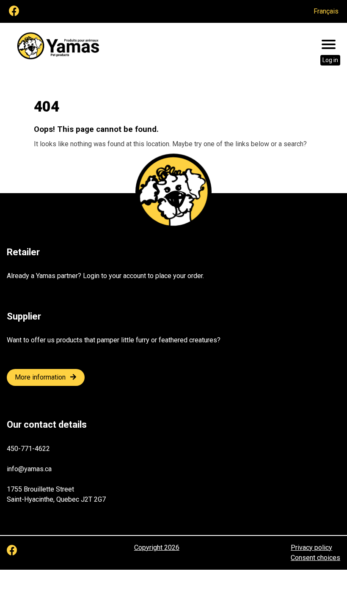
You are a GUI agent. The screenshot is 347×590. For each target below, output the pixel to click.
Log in (330, 60)
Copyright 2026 (156, 548)
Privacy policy (311, 548)
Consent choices (315, 558)
